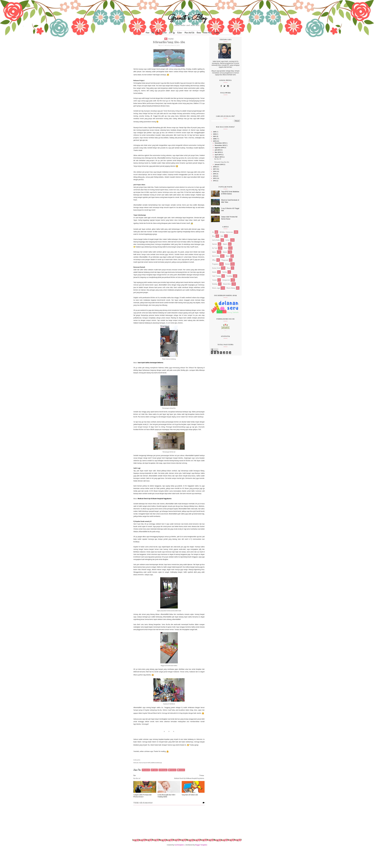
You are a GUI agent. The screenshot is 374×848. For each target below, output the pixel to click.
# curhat (170, 39)
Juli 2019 (218, 150)
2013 (215, 178)
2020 (215, 139)
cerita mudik (216, 240)
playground (224, 260)
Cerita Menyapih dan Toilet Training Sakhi (166, 796)
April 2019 (218, 155)
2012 (215, 181)
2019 (215, 141)
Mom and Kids (189, 32)
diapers (225, 244)
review (227, 264)
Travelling (217, 32)
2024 (215, 134)
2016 (215, 171)
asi (213, 232)
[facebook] (221, 86)
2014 (215, 176)
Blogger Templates (201, 845)
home (225, 248)
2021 (215, 136)
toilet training (216, 276)
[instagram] (228, 86)
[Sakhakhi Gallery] (225, 327)
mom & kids (215, 256)
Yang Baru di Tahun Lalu (190, 795)
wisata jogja (216, 288)
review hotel (216, 268)
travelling (229, 276)
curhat (227, 240)
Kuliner (179, 32)
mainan (225, 252)
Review (199, 32)
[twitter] (224, 86)
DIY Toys (172, 32)
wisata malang (230, 288)
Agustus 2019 (219, 147)
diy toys (214, 248)
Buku (158, 32)
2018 (215, 167)
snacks (214, 272)
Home (147, 32)
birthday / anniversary (226, 232)
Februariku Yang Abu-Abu (221, 162)
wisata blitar (227, 284)
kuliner (214, 252)
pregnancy (215, 264)
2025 (215, 132)
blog (213, 236)
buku (222, 236)
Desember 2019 (220, 143)
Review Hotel (207, 32)
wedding (214, 284)
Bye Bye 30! (217, 159)
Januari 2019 (219, 164)
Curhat (164, 32)
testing (224, 272)
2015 (215, 174)
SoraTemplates (179, 845)
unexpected (226, 280)
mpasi (228, 256)
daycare (214, 244)
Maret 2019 (219, 157)
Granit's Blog (187, 17)
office (214, 260)
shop (228, 268)
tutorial (214, 280)
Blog (153, 32)
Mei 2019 (218, 152)
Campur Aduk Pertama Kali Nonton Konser (142, 796)
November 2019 (220, 145)
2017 (215, 169)
